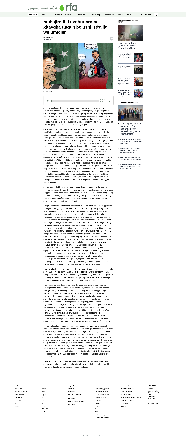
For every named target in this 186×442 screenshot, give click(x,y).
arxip (17, 406)
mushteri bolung (100, 415)
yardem (123, 406)
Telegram (97, 406)
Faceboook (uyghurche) (102, 389)
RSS (96, 412)
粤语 (43, 391)
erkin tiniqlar (110, 15)
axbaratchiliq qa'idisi (127, 389)
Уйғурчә (148, 14)
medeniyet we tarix (81, 15)
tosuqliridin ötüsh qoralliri (76, 401)
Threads (97, 409)
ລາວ (43, 400)
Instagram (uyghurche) (102, 394)
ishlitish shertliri (126, 394)
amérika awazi (125, 403)
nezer (129, 15)
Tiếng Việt (45, 409)
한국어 (44, 397)
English (44, 412)
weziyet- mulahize (63, 15)
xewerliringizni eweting (102, 417)
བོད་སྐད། (44, 406)
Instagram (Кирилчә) (101, 397)
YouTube (97, 403)
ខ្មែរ (43, 403)
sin (16, 403)
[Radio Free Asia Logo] (53, 7)
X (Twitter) (98, 400)
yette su (121, 15)
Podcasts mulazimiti (74, 394)
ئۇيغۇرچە (140, 15)
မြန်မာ (44, 394)
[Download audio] (109, 100)
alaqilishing (71, 404)
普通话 (44, 389)
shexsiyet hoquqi (126, 391)
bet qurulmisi (125, 409)
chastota (71, 389)
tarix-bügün (97, 15)
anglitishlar (71, 391)
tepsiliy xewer (47, 15)
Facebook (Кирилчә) (101, 391)
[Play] (48, 101)
